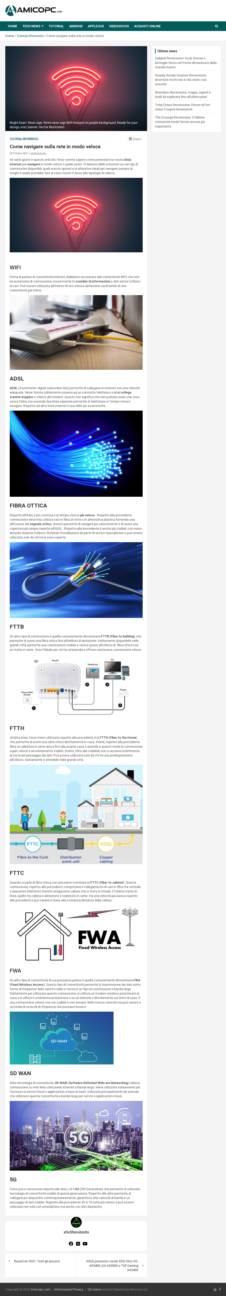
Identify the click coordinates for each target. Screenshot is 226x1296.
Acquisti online (147, 26)
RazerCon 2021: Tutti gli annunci (37, 1261)
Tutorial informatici (24, 138)
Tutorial (56, 26)
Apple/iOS (96, 26)
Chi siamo (95, 1289)
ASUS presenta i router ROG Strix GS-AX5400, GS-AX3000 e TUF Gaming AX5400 (112, 1265)
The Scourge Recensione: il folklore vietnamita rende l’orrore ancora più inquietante (180, 122)
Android (76, 26)
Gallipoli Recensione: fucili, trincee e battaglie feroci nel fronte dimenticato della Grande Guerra (186, 62)
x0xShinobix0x (38, 153)
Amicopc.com (40, 1289)
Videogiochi (119, 26)
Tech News (31, 26)
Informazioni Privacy (68, 1289)
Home (12, 26)
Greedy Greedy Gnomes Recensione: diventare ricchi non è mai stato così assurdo (181, 79)
